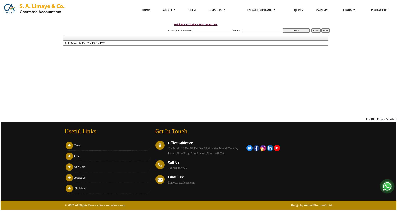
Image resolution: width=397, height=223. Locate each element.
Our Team (79, 166)
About (77, 156)
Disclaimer (80, 188)
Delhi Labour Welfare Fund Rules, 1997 (85, 43)
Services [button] (216, 10)
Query (298, 10)
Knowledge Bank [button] (260, 10)
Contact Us (379, 10)
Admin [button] (348, 10)
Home (146, 10)
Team (192, 10)
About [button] (168, 10)
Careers (322, 10)
